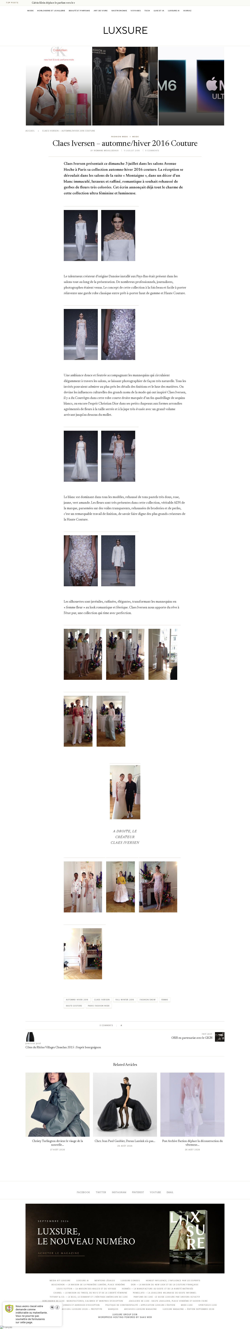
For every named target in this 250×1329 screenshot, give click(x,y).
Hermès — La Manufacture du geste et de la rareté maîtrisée (157, 1289)
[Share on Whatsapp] (141, 1025)
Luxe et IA (159, 10)
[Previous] (24, 2)
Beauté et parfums (79, 10)
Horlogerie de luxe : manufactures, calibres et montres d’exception (82, 1301)
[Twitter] (118, 41)
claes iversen (102, 999)
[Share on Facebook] (128, 1025)
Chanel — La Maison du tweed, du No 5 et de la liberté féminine (90, 1293)
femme (164, 999)
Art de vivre (100, 10)
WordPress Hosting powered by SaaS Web (125, 1317)
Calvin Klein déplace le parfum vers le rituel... (56, 3)
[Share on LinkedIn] (138, 1025)
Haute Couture (74, 1006)
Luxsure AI (174, 10)
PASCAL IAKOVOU (109, 119)
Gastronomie (119, 10)
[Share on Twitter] (131, 1025)
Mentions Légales (105, 1280)
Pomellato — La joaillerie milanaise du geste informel (164, 1293)
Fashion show (147, 999)
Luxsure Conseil (130, 1280)
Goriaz (187, 10)
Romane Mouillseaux (106, 150)
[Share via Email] (151, 1025)
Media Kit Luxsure (60, 1280)
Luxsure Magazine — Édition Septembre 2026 (188, 1309)
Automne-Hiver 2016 (77, 999)
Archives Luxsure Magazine (140, 1309)
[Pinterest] (127, 41)
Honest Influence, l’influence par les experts (173, 1280)
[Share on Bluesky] (147, 1025)
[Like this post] (124, 1025)
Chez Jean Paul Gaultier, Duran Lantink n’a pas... (125, 1141)
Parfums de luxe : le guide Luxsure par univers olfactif (167, 1297)
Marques (113, 1309)
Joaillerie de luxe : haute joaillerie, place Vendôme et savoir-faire (168, 1301)
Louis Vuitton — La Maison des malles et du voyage (86, 1289)
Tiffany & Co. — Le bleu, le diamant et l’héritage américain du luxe (89, 1297)
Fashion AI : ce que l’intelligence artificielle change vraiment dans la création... (124, 110)
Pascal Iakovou (43, 119)
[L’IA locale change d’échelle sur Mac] (191, 86)
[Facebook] (113, 41)
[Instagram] (123, 41)
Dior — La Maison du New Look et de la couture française (164, 1284)
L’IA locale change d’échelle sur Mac (191, 115)
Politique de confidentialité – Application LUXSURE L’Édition (140, 1305)
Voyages (136, 10)
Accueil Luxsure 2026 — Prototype (82, 1309)
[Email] (137, 41)
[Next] (28, 2)
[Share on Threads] (144, 1025)
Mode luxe (187, 1305)
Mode (30, 10)
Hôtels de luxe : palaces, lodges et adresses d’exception (66, 1305)
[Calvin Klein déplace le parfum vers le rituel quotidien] (58, 86)
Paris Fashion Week (99, 1006)
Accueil (30, 131)
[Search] (222, 10)
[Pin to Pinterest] (134, 1025)
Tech (147, 10)
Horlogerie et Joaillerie (51, 10)
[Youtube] (132, 41)
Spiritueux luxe (207, 1305)
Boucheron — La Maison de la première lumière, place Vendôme (88, 1284)
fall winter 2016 (124, 999)
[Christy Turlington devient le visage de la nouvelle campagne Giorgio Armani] (58, 1105)
